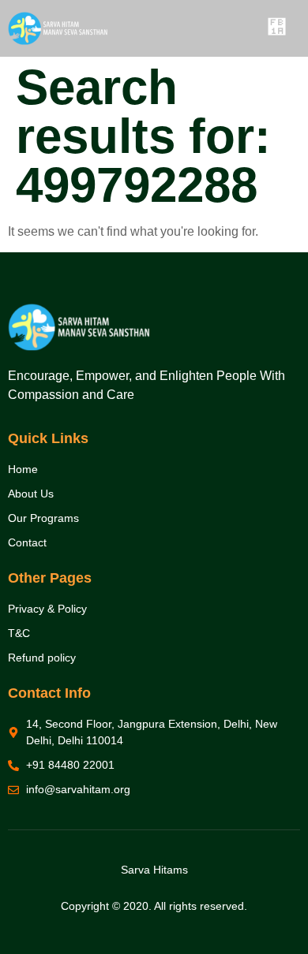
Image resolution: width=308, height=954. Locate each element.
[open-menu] (275, 28)
